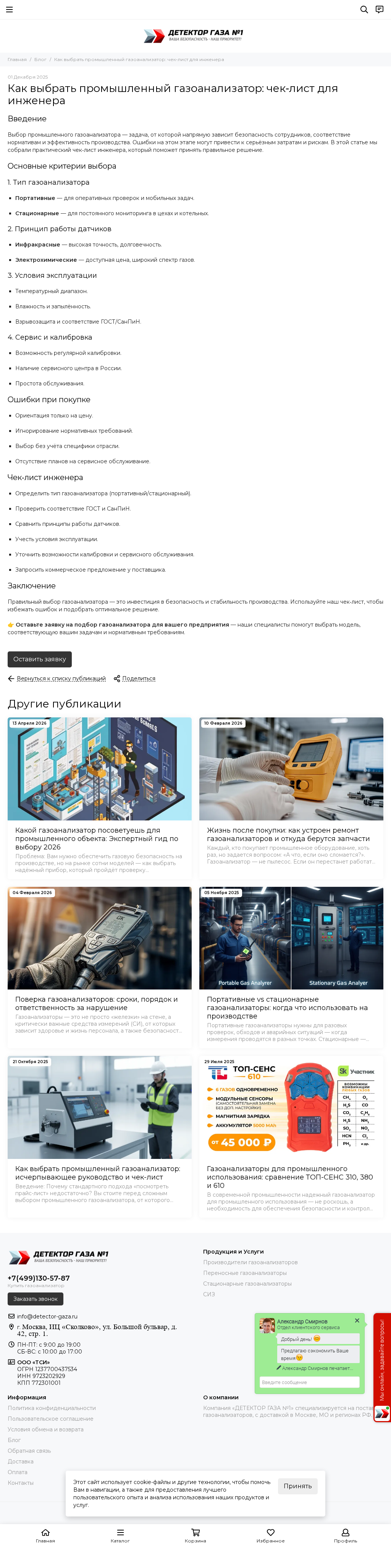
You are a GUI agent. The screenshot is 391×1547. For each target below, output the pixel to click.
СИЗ (209, 1294)
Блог (40, 59)
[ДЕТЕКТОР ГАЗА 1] (195, 36)
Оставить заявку (39, 659)
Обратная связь (29, 1450)
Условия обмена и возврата (46, 1429)
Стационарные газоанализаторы (247, 1283)
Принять (298, 1486)
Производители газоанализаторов (250, 1262)
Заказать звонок (35, 1299)
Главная (17, 59)
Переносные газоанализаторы (245, 1273)
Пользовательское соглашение (51, 1418)
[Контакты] (379, 9)
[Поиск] (364, 9)
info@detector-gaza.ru (47, 1316)
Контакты (21, 1482)
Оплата (17, 1472)
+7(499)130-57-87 (39, 1278)
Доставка (21, 1461)
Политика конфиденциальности (52, 1408)
